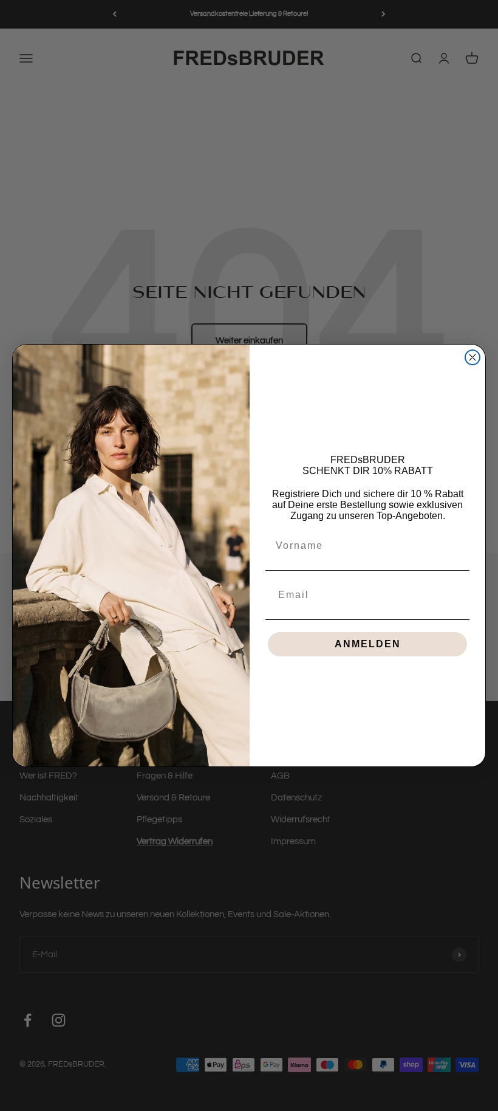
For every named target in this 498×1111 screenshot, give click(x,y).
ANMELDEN (368, 644)
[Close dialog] (472, 357)
